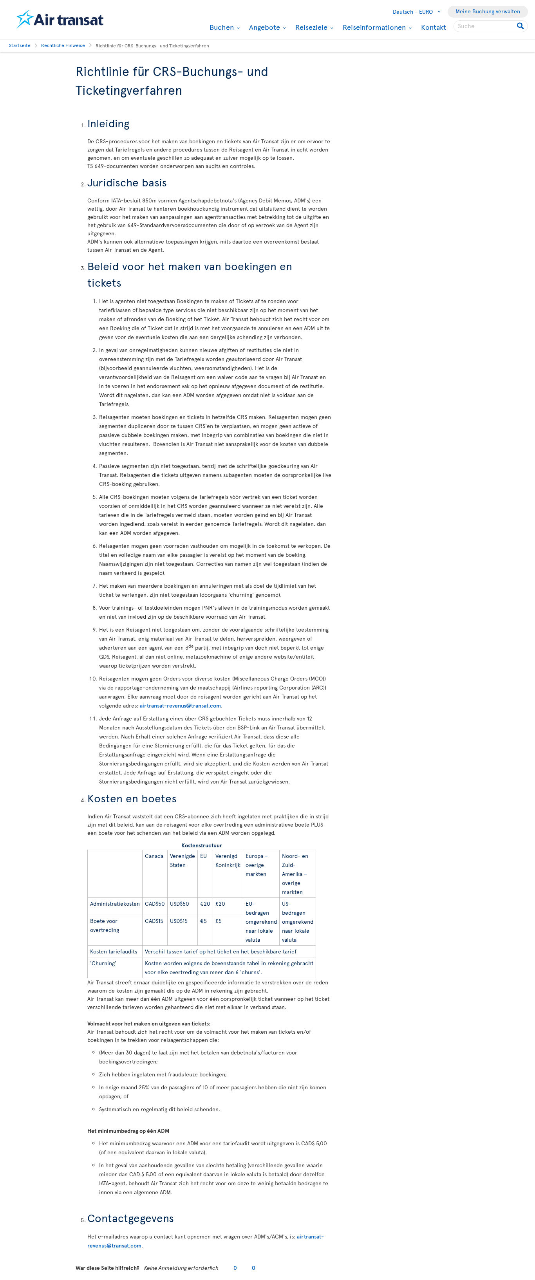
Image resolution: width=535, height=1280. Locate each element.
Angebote (263, 27)
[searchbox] (491, 26)
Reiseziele (310, 27)
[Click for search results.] (521, 26)
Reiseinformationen (373, 27)
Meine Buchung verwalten (487, 11)
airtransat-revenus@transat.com (180, 705)
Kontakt (433, 27)
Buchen (221, 27)
